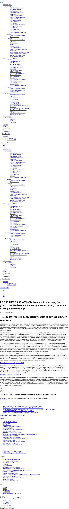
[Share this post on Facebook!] (3, 298)
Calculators (13, 41)
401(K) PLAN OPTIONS (10, 422)
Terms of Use (7, 502)
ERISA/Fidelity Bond (16, 15)
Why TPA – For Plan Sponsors (11, 459)
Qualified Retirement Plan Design (12, 432)
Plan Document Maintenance (17, 24)
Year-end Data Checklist (16, 56)
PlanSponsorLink (11, 140)
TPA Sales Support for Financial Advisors (14, 453)
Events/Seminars (14, 99)
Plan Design (13, 23)
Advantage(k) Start (8, 428)
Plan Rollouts (13, 27)
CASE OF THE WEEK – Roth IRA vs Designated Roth (18, 411)
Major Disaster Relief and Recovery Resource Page (17, 470)
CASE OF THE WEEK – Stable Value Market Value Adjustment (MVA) (22, 406)
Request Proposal (14, 37)
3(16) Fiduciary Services (16, 8)
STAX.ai (12, 31)
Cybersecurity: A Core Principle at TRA (14, 468)
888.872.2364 (6, 134)
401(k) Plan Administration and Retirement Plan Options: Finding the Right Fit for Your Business (29, 409)
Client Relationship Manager (17, 35)
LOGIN (5, 137)
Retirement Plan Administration (11, 437)
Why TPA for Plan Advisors (17, 113)
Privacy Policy (7, 500)
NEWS (5, 126)
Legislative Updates (15, 47)
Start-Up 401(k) (14, 29)
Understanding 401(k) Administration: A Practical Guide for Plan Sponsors (23, 408)
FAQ (4, 129)
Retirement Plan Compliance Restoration (14, 441)
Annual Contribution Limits (17, 40)
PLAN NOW (3, 399)
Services (9, 6)
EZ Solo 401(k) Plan (15, 18)
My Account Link (11, 138)
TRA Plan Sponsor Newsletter (11, 476)
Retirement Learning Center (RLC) (12, 444)
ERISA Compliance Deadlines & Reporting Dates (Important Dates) (21, 474)
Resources (9, 38)
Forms (11, 44)
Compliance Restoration (16, 12)
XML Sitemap (7, 505)
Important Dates (14, 46)
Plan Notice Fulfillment (16, 26)
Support (9, 34)
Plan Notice (6, 423)
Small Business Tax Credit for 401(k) (20, 52)
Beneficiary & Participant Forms (12, 481)
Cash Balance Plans (15, 11)
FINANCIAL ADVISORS (10, 58)
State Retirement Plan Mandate (18, 53)
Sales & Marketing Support (17, 90)
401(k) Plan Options (15, 9)
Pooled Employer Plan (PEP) (18, 32)
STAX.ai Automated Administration (12, 426)
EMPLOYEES (7, 116)
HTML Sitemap (7, 504)
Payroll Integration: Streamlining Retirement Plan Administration (20, 412)
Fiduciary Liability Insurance (17, 17)
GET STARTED (4, 142)
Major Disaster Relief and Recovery (19, 49)
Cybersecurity (14, 43)
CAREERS (6, 131)
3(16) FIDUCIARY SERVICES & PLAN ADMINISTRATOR (20, 434)
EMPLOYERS (7, 5)
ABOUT (5, 125)
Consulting (13, 14)
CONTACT (6, 128)
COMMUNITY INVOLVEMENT (12, 493)
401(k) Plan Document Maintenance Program (15, 438)
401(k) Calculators (8, 479)
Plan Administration (15, 20)
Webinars (12, 111)
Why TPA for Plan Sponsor (17, 55)
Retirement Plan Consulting (10, 435)
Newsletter (13, 50)
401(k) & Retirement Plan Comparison (13, 429)
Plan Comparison (14, 21)
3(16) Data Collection (16, 62)
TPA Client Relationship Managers (12, 451)
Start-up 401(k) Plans (9, 431)
